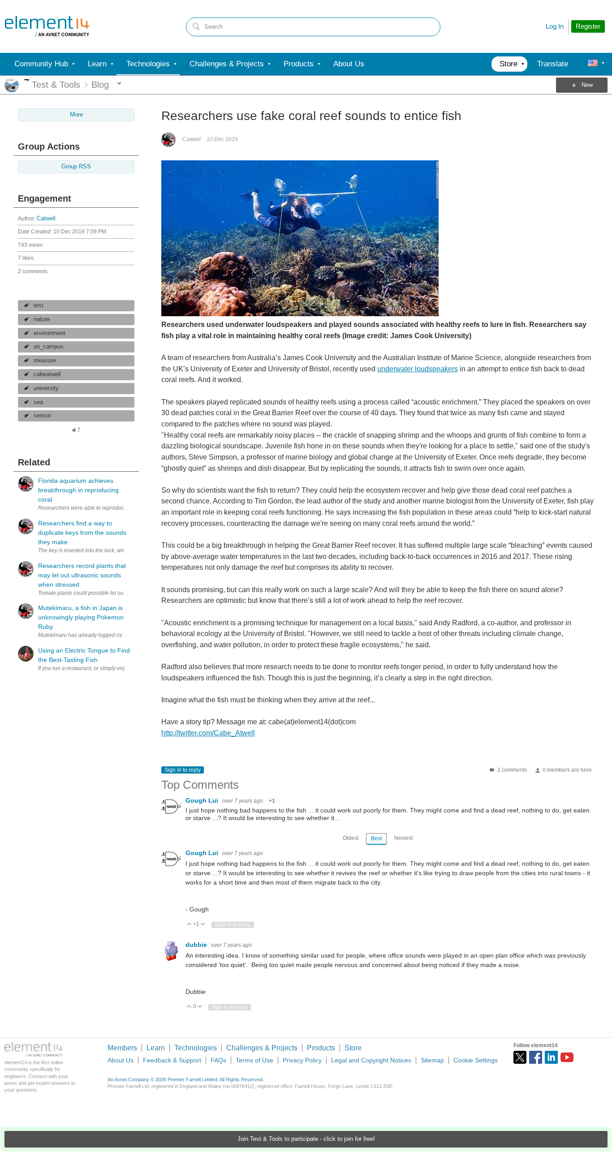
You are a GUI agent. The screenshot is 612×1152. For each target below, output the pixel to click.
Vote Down (203, 924)
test (38, 305)
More (26, 80)
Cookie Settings (475, 1060)
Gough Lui (202, 800)
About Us (121, 1060)
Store (353, 1048)
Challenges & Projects (261, 1048)
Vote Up (189, 924)
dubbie (197, 944)
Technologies (195, 1048)
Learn (156, 1048)
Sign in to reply (182, 770)
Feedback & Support (172, 1060)
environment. (50, 333)
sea (38, 402)
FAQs (218, 1060)
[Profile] (593, 64)
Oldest (350, 838)
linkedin (551, 1057)
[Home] (47, 26)
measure (45, 360)
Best (376, 838)
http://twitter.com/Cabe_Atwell (208, 733)
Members (122, 1048)
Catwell (46, 218)
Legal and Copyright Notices (371, 1060)
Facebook (535, 1057)
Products (321, 1048)
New (587, 85)
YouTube (566, 1057)
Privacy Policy (302, 1060)
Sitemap (432, 1060)
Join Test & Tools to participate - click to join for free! (306, 1139)
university (46, 388)
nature (42, 319)
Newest (403, 838)
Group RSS (76, 166)
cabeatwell (47, 374)
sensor (42, 416)
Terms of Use (254, 1060)
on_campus (49, 347)
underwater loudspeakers (417, 369)
